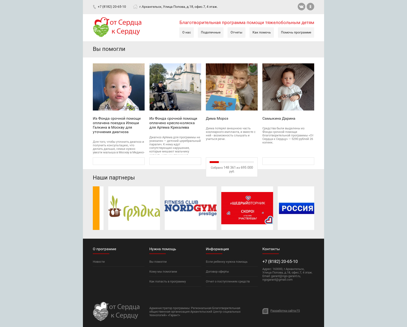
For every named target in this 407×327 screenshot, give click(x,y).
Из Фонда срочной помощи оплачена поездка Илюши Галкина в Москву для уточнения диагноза (117, 125)
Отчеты (236, 32)
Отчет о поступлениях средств (228, 281)
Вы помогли (158, 261)
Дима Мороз (217, 118)
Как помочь (261, 32)
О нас (186, 32)
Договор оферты (217, 271)
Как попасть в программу (167, 281)
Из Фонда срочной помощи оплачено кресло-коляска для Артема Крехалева (173, 123)
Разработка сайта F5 (285, 310)
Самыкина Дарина (278, 118)
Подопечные (210, 32)
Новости (99, 261)
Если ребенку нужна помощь (227, 261)
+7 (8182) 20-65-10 (112, 6)
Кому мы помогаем (163, 271)
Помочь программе (296, 32)
